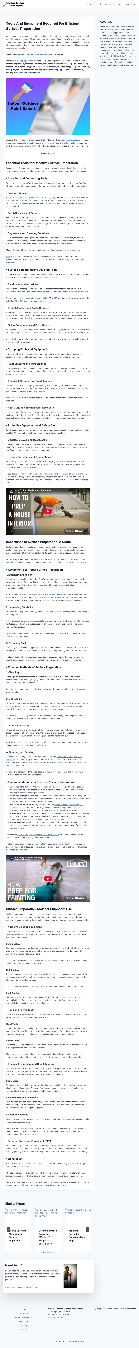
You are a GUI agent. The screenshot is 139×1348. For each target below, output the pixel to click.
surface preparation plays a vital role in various (38, 835)
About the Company (24, 1317)
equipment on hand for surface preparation (60, 474)
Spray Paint (130, 4)
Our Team (24, 1309)
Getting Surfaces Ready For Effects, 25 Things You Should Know (48, 1237)
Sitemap (23, 1325)
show (52, 153)
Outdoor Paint (92, 4)
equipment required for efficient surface (33, 54)
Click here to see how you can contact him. (24, 1287)
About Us (24, 1313)
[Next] (87, 1229)
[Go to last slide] (8, 1229)
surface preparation (24, 61)
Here (8, 256)
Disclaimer (23, 1321)
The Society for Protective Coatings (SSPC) (56, 597)
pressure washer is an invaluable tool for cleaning (29, 197)
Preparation (118, 4)
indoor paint (105, 4)
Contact (23, 1329)
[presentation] (18, 1217)
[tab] (43, 1252)
